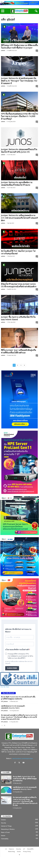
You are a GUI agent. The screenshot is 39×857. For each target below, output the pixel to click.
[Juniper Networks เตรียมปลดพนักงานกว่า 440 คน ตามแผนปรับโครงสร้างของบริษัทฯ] (19, 203)
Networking (11, 851)
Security (3, 823)
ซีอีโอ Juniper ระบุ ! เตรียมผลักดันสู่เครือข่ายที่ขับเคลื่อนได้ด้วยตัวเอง (18, 351)
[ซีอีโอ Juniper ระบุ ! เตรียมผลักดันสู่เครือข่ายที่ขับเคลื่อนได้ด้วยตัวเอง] (19, 338)
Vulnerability (4, 839)
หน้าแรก (3, 16)
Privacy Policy (27, 851)
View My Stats (4, 687)
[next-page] (5, 725)
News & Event (5, 832)
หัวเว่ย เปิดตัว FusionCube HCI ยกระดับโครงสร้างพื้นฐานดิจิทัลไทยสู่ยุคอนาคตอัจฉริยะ (18, 698)
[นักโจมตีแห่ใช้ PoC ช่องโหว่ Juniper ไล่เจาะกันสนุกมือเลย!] (19, 239)
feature (3, 835)
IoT (24, 849)
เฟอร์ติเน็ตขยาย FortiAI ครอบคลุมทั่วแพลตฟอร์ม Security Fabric (13, 707)
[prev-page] (2, 725)
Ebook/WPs (30, 849)
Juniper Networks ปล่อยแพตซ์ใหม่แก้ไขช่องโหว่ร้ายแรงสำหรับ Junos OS (19, 150)
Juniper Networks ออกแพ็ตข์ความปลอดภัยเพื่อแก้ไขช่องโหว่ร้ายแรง (16, 183)
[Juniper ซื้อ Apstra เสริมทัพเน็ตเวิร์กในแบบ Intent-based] (19, 305)
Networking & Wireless (8, 829)
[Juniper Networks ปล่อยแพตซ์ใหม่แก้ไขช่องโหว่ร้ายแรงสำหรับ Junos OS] (19, 137)
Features (11, 849)
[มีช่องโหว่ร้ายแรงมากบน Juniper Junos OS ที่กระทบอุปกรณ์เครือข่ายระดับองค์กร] (19, 272)
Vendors (3, 820)
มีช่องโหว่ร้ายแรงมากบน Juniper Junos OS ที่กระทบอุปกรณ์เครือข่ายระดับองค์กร (18, 285)
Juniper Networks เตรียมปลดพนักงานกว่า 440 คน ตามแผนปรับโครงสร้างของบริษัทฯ (19, 218)
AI (6, 849)
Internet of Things (6, 826)
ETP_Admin (4, 701)
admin (3, 50)
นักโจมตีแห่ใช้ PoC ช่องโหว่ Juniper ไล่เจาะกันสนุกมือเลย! (18, 252)
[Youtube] (24, 763)
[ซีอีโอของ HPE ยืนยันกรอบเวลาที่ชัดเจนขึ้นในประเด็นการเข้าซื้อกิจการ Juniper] (19, 33)
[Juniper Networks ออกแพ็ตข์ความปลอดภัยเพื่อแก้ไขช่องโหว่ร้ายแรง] (19, 170)
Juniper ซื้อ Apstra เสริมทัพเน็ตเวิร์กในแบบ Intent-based (18, 318)
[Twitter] (20, 763)
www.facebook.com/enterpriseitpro (22, 758)
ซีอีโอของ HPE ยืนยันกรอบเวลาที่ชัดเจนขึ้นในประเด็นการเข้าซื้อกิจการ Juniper (19, 46)
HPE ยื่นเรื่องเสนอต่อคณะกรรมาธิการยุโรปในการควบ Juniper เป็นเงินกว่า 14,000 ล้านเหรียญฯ (19, 116)
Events (19, 851)
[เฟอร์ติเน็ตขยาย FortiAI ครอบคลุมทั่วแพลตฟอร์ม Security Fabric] (6, 790)
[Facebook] (15, 763)
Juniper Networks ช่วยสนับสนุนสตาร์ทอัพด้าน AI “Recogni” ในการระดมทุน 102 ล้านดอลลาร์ (19, 81)
